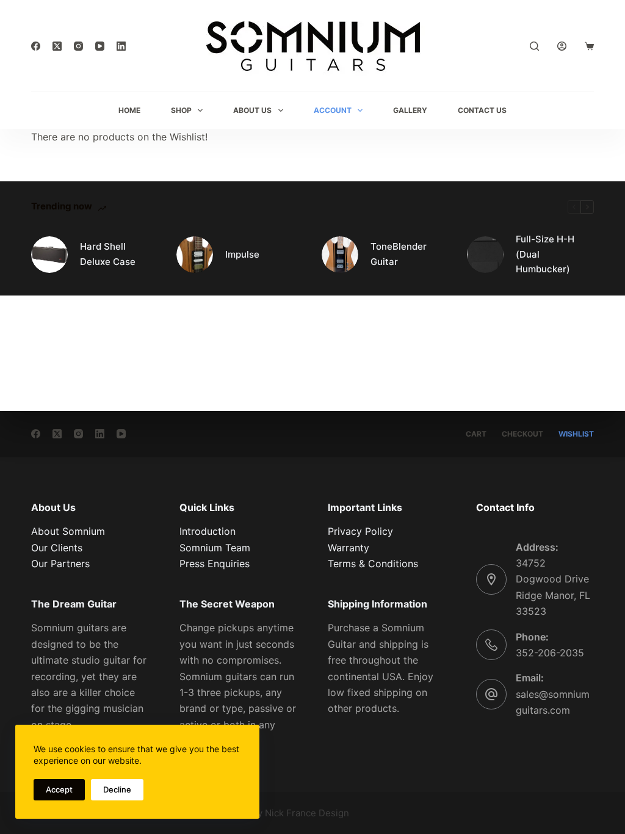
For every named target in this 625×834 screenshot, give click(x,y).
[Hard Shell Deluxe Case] (49, 254)
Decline (117, 789)
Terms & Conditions (373, 563)
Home (129, 110)
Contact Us (482, 110)
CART (476, 433)
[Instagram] (78, 46)
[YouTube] (99, 46)
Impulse (242, 254)
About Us (252, 110)
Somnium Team (214, 548)
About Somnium (68, 531)
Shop (181, 110)
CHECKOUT (522, 433)
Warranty (348, 548)
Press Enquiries (214, 563)
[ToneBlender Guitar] (340, 254)
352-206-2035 (550, 653)
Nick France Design (307, 813)
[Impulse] (194, 254)
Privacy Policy (360, 531)
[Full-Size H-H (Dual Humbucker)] (485, 254)
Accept (59, 789)
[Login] (561, 46)
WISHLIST (576, 433)
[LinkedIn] (121, 46)
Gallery (410, 110)
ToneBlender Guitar (398, 254)
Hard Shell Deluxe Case (107, 254)
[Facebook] (35, 46)
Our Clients (56, 548)
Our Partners (60, 563)
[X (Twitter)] (57, 46)
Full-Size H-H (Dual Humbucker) (545, 254)
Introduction (207, 531)
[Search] (534, 46)
